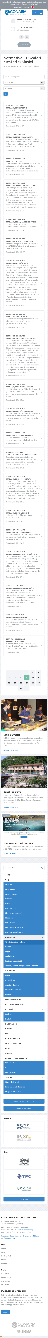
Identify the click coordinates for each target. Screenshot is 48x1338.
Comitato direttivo (12, 985)
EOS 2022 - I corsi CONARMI (18, 843)
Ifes (6, 1068)
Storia (7, 976)
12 (9, 683)
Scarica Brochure (24, 1108)
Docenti (9, 1029)
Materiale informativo (13, 990)
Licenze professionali (13, 913)
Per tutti (8, 1019)
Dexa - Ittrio (11, 1238)
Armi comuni (10, 889)
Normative (10, 937)
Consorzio (10, 971)
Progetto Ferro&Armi (13, 1092)
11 (38, 678)
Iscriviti (5, 1312)
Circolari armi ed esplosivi (15, 942)
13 (15, 683)
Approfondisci (10, 750)
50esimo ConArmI (13, 1000)
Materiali (5, 1281)
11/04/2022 (6, 816)
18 (21, 688)
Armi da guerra (11, 894)
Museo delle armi (12, 1082)
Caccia (7, 904)
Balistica (8, 899)
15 (27, 683)
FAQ (7, 880)
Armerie (8, 885)
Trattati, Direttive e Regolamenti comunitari (22, 966)
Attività (9, 1009)
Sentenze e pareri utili (13, 961)
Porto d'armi (10, 923)
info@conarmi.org (26, 1230)
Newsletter (18, 7)
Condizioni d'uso (7, 1236)
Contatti (26, 7)
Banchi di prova (12, 792)
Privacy (18, 1236)
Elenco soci (6, 1277)
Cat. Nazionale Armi (14, 1004)
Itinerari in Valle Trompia (15, 1087)
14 (21, 683)
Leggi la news (10, 854)
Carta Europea (10, 908)
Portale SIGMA (10, 1072)
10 (33, 678)
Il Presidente (10, 980)
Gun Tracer (9, 1063)
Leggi (7, 952)
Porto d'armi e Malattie (14, 928)
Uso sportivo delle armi (14, 932)
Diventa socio (12, 1024)
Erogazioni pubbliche (31, 1236)
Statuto (8, 995)
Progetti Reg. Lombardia (17, 1058)
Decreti (8, 947)
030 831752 (25, 44)
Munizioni (9, 918)
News (7, 1048)
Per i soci (8, 1014)
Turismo (9, 1077)
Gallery (9, 1053)
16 (33, 683)
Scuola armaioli (12, 735)
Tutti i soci (24, 1199)
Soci (7, 1034)
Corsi (7, 875)
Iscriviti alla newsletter (24, 1101)
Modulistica (9, 956)
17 (39, 683)
